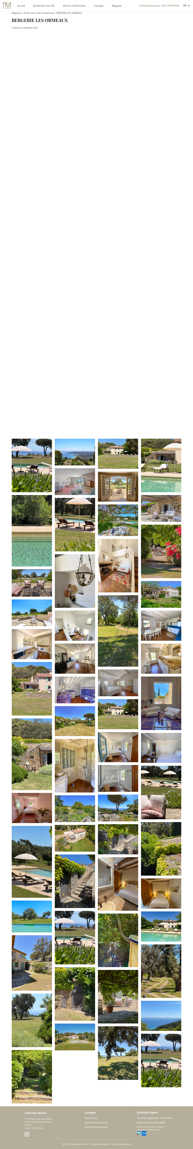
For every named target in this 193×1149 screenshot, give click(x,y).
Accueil (21, 5)
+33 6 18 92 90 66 (34, 1128)
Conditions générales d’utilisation (154, 1118)
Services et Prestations (74, 5)
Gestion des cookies (121, 1144)
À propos (99, 5)
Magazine (117, 5)
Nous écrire (91, 1118)
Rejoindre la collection (96, 1122)
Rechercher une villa (44, 5)
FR (185, 5)
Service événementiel (96, 1127)
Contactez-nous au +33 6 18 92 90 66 (159, 5)
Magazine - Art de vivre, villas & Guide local (33, 13)
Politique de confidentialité (151, 1122)
